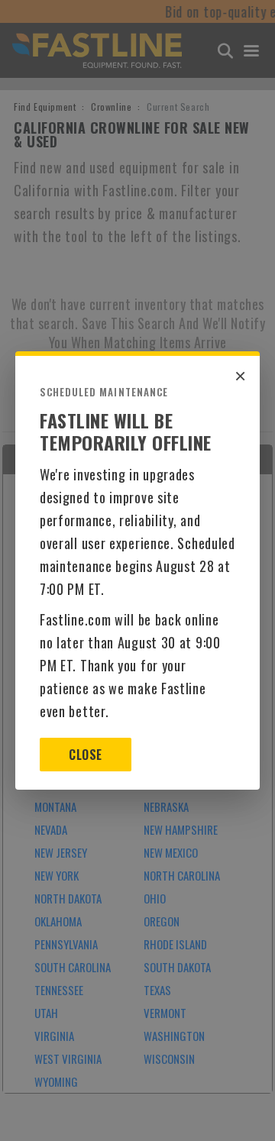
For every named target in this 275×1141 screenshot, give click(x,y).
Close (85, 754)
